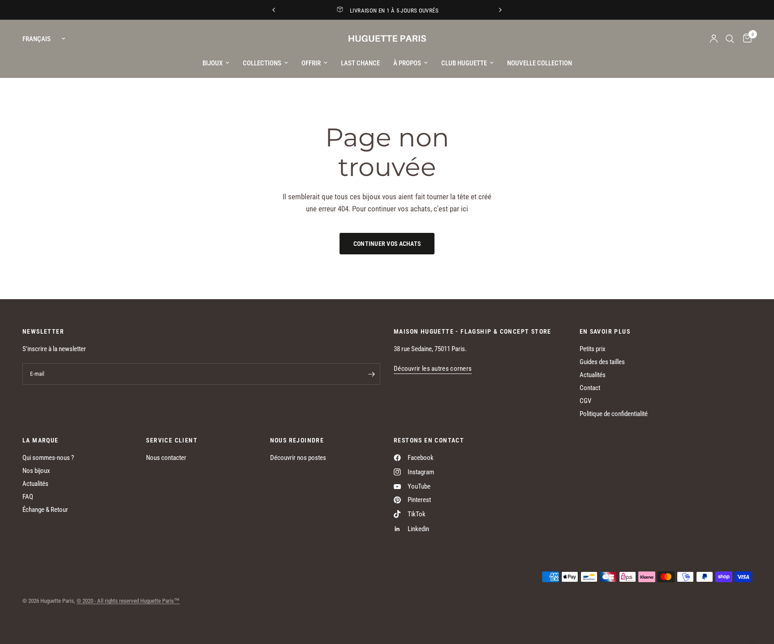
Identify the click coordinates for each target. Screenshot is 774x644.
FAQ (27, 497)
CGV (585, 401)
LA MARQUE (40, 440)
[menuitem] (216, 63)
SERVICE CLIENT (172, 440)
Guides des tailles (602, 362)
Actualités (593, 375)
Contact (590, 388)
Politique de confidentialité (614, 414)
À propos (407, 63)
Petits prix (593, 349)
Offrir (311, 63)
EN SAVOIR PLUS (605, 331)
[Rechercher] (730, 38)
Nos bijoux (36, 471)
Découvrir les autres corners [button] (433, 369)
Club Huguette (464, 63)
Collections (262, 63)
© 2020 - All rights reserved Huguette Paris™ (128, 600)
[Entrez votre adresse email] (371, 374)
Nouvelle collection (539, 63)
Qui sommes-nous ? (48, 458)
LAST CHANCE (360, 63)
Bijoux (212, 63)
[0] (745, 38)
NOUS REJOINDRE (297, 440)
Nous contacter (166, 458)
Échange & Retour (45, 510)
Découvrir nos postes (298, 458)
